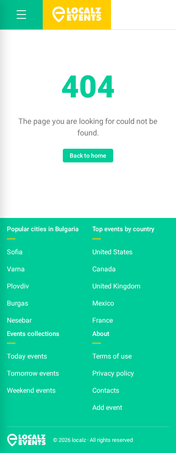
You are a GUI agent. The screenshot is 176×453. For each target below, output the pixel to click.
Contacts (105, 390)
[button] (21, 14)
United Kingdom (116, 286)
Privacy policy (113, 373)
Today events (27, 356)
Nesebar (19, 320)
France (102, 320)
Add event (107, 407)
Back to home (88, 155)
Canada (104, 269)
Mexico (103, 303)
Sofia (15, 252)
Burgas (17, 303)
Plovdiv (18, 286)
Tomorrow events (33, 373)
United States (112, 252)
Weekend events (31, 390)
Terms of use (112, 356)
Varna (16, 269)
